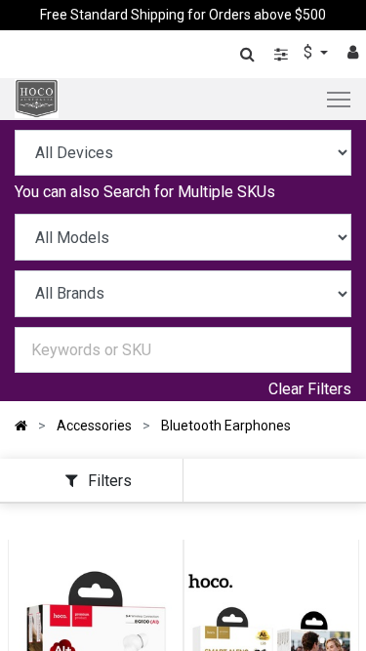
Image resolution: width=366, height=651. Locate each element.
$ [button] (310, 52)
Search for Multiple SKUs (189, 192)
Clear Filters (309, 389)
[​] (281, 54)
